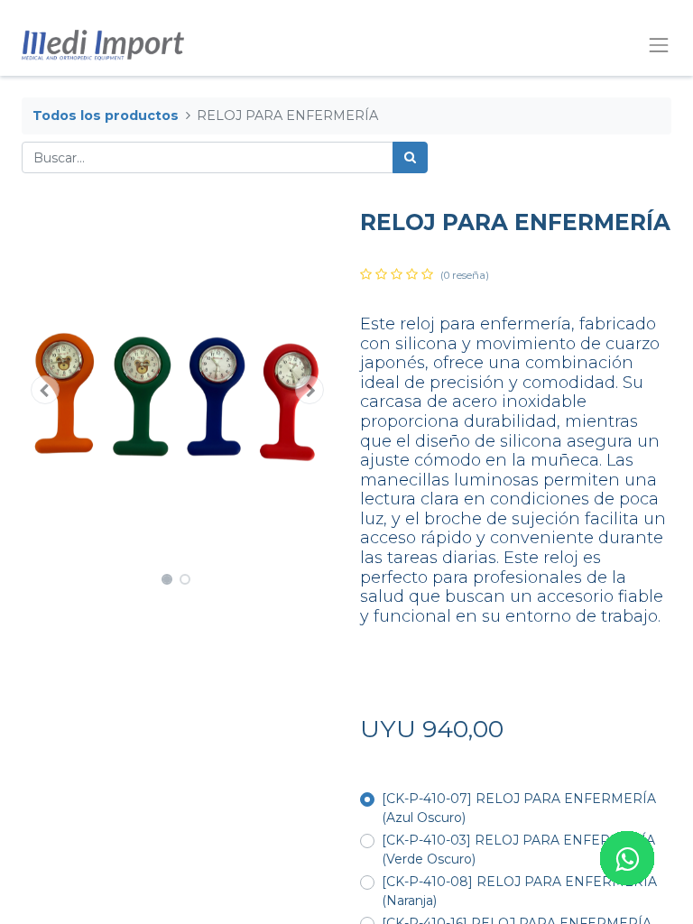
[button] (45, 389)
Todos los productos (105, 115)
